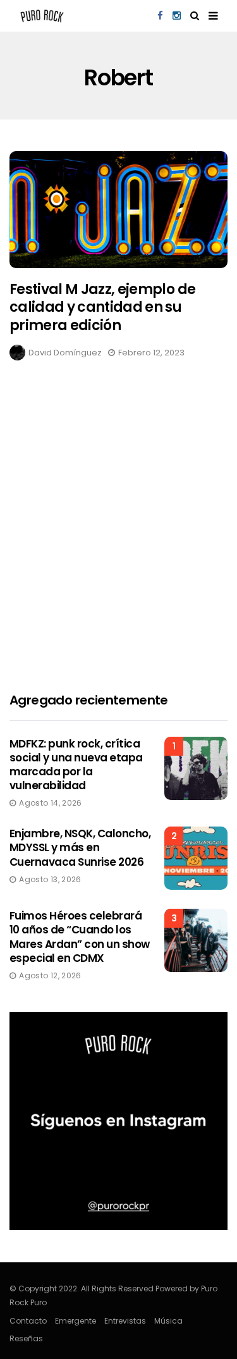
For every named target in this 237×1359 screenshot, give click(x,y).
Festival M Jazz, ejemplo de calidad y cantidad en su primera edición (102, 307)
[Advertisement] (118, 542)
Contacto (28, 1320)
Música (168, 1320)
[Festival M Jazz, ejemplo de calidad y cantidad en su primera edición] (118, 209)
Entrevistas (125, 1320)
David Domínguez (65, 353)
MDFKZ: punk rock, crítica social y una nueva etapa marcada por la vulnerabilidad (76, 764)
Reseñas (26, 1338)
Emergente (75, 1320)
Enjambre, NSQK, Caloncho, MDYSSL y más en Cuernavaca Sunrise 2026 (79, 847)
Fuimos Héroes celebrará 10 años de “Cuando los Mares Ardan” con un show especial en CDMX (79, 936)
